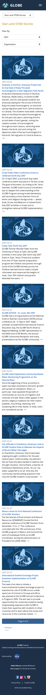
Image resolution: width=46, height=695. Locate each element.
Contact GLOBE (29, 683)
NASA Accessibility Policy (23, 688)
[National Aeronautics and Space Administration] (17, 656)
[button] (40, 5)
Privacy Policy (15, 683)
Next (7, 630)
